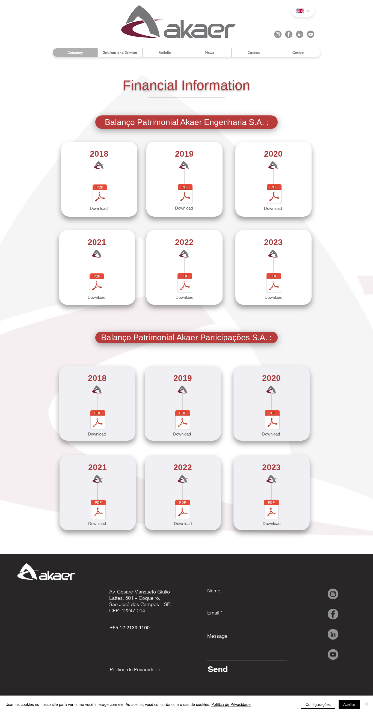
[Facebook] (288, 34)
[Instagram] (278, 34)
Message (217, 636)
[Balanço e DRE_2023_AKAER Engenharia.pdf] (271, 510)
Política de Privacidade (231, 704)
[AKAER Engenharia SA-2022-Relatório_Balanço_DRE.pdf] (185, 283)
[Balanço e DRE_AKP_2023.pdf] (274, 283)
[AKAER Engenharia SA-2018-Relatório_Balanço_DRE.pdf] (97, 420)
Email (213, 612)
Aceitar (349, 704)
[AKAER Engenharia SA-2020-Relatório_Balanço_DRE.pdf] (272, 420)
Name (213, 590)
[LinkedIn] (299, 34)
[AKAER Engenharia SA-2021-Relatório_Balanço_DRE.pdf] (98, 510)
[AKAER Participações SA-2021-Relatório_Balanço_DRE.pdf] (97, 283)
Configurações (318, 704)
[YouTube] (310, 34)
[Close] (366, 704)
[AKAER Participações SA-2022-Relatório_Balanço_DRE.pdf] (182, 510)
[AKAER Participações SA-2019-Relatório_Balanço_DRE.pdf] (100, 194)
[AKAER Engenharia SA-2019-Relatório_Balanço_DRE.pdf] (182, 420)
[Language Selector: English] (303, 11)
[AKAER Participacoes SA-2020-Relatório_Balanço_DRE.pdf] (274, 194)
